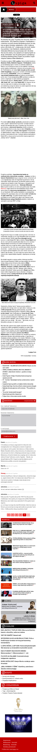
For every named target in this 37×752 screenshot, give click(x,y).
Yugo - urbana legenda (9, 691)
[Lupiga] (18, 2)
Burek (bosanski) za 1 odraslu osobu (13, 678)
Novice (11, 9)
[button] (3, 3)
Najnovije (5, 520)
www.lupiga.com (14, 749)
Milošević (3, 188)
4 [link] (24, 515)
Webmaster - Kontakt (10, 742)
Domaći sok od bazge (9, 676)
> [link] (28, 515)
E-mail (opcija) (5, 428)
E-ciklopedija (10, 685)
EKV (33, 68)
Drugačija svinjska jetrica (9, 680)
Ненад (3, 473)
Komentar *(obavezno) (7, 412)
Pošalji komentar (9, 436)
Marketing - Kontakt (10, 744)
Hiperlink (8, 626)
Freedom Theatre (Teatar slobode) (12, 693)
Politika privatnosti (9, 747)
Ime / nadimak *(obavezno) (9, 406)
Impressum (7, 740)
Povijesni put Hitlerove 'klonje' (11, 689)
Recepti (7, 672)
